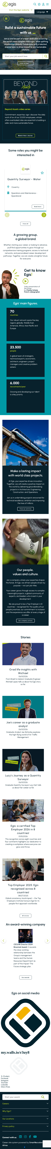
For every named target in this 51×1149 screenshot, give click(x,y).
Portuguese (41, 29)
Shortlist (41, 172)
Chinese (40, 25)
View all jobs (24, 63)
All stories (25, 915)
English (40, 15)
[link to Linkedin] (20, 1137)
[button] (35, 4)
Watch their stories (25, 135)
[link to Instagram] (25, 1137)
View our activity (26, 509)
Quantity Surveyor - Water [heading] (24, 179)
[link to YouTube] (35, 1137)
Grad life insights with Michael (23, 671)
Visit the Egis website (14, 10)
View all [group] (25, 224)
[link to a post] (23, 654)
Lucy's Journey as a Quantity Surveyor (23, 777)
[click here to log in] (43, 4)
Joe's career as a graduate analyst (23, 724)
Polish (39, 22)
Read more (37, 206)
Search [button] (46, 56)
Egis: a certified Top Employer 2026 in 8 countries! (23, 829)
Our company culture (25, 620)
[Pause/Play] (6, 19)
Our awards (25, 977)
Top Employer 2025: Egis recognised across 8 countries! (23, 889)
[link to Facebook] (30, 1137)
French (39, 19)
